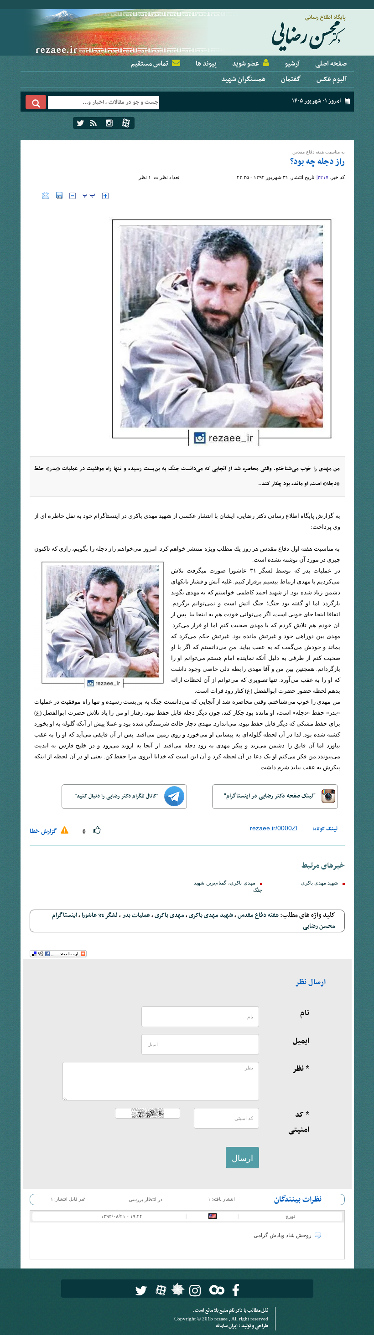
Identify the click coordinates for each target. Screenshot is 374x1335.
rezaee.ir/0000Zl (273, 828)
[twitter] (80, 123)
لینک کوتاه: (325, 829)
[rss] (93, 123)
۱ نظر (145, 177)
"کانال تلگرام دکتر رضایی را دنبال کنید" (117, 796)
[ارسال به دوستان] (45, 195)
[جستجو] (36, 102)
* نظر (300, 1069)
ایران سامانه (227, 1326)
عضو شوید (245, 64)
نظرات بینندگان (298, 1199)
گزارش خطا (44, 831)
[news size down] (72, 196)
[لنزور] (177, 1292)
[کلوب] (215, 1289)
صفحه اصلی (331, 64)
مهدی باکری (169, 915)
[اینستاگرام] (109, 123)
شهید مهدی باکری (319, 882)
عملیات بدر (136, 915)
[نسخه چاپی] (36, 195)
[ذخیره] (59, 195)
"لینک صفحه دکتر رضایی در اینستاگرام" (270, 796)
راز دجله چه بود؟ (317, 162)
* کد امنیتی (298, 1122)
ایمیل (301, 1041)
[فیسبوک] (235, 1290)
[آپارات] (126, 123)
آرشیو (292, 64)
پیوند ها (206, 64)
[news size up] (105, 196)
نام (304, 1013)
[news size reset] (89, 196)
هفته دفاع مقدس (258, 915)
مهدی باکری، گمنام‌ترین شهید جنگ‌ (228, 886)
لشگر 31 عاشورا (100, 915)
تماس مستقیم (149, 64)
